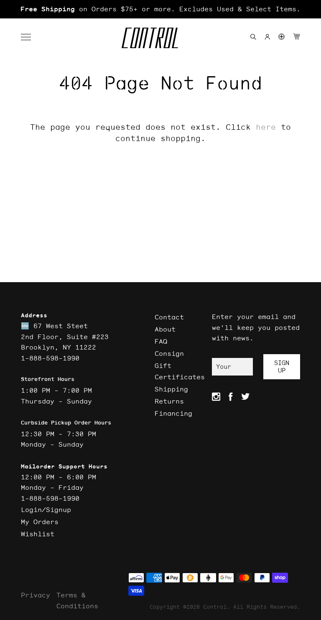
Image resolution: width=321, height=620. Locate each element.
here (266, 127)
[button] (30, 37)
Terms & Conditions (77, 600)
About (165, 329)
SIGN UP (281, 366)
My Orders (40, 521)
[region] (160, 9)
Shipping (171, 389)
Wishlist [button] (37, 534)
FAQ (161, 341)
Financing (173, 413)
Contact (169, 317)
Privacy (35, 595)
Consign (169, 353)
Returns (169, 401)
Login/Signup (46, 509)
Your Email (225, 369)
